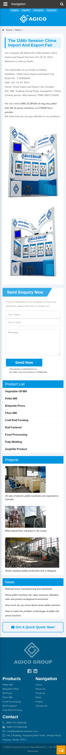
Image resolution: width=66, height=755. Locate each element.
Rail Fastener (13, 427)
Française (51, 10)
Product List (15, 384)
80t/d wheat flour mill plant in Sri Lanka (26, 530)
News (9, 582)
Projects (11, 460)
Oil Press (7, 693)
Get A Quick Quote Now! (35, 627)
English (14, 10)
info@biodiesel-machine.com (22, 731)
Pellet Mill (11, 398)
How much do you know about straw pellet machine (32, 605)
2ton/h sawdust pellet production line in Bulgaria (30, 570)
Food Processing (16, 434)
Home (9, 30)
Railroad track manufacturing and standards (28, 588)
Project (39, 701)
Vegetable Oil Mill (16, 391)
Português (38, 10)
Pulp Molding (13, 441)
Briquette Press (15, 405)
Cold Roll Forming (16, 420)
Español (26, 10)
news (18, 30)
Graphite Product (16, 449)
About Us (40, 689)
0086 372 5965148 (16, 722)
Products (40, 693)
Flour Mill (11, 413)
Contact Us (41, 705)
